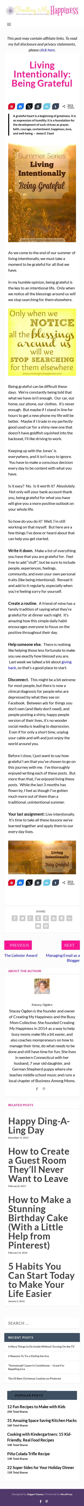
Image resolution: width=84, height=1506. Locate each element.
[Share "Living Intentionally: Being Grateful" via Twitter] (22, 918)
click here (47, 49)
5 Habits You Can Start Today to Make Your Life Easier (41, 1280)
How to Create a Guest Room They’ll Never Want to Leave (39, 1165)
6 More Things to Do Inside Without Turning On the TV (41, 1346)
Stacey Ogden (42, 1004)
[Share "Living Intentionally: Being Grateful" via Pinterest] (46, 918)
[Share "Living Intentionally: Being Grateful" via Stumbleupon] (69, 918)
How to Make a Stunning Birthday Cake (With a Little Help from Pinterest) (39, 1222)
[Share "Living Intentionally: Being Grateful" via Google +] (30, 918)
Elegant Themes (35, 1494)
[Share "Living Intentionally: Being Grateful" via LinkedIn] (54, 918)
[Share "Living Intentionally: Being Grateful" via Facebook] (15, 918)
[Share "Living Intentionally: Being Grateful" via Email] (38, 926)
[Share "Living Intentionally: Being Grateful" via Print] (46, 926)
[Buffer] (38, 106)
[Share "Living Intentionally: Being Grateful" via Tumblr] (38, 918)
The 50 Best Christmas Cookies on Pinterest (34, 1378)
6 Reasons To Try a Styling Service (28, 1356)
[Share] (20, 106)
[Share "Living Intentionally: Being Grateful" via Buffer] (61, 918)
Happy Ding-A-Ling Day (39, 1125)
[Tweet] (29, 106)
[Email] (47, 106)
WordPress (66, 1494)
